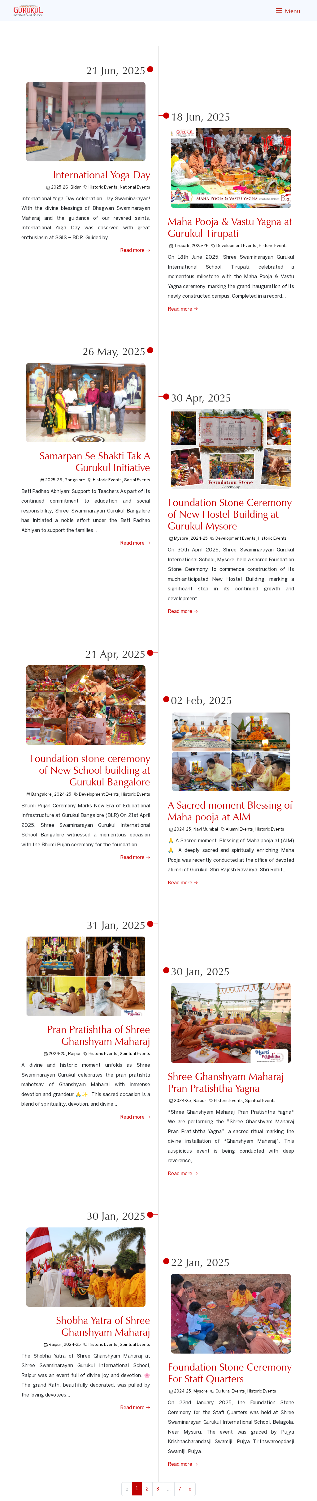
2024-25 (199, 539)
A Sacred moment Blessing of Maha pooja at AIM (230, 811)
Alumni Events (239, 829)
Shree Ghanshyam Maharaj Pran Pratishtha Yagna (226, 1082)
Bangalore (75, 480)
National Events (135, 187)
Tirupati (181, 246)
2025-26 (59, 187)
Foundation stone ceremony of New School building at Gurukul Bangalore (90, 770)
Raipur (74, 1054)
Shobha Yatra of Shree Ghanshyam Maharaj (103, 1326)
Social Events (137, 480)
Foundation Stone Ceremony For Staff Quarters (230, 1373)
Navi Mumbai (205, 829)
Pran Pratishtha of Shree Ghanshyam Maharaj (98, 1035)
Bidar (76, 187)
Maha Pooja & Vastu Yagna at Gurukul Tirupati (230, 227)
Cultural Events (230, 1391)
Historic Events (103, 187)
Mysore (181, 539)
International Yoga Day (101, 174)
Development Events (236, 246)
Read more (133, 250)
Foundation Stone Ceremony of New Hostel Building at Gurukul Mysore (230, 514)
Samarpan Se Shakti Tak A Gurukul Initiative (95, 461)
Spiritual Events (135, 1054)
